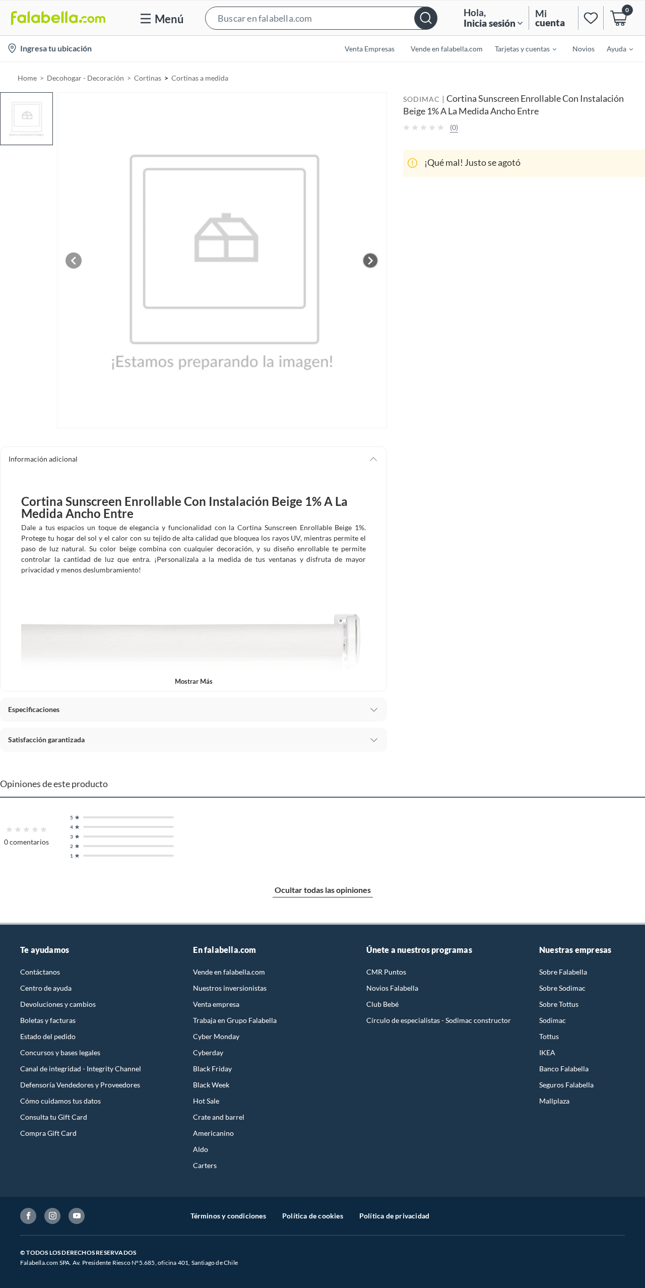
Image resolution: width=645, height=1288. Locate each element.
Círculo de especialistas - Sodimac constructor (438, 1020)
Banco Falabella (564, 1068)
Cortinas (147, 78)
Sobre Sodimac (562, 988)
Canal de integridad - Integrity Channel (80, 1068)
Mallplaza (554, 1101)
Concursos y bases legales (60, 1052)
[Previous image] (74, 260)
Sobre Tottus (558, 1004)
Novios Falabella (392, 988)
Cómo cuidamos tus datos (60, 1101)
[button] (321, 18)
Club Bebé (382, 1004)
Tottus (549, 1036)
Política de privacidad (394, 1215)
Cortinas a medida (199, 78)
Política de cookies (312, 1215)
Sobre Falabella (563, 972)
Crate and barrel (218, 1117)
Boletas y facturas (48, 1020)
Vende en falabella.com (229, 972)
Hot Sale (206, 1101)
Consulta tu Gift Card (53, 1117)
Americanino (213, 1133)
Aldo (200, 1149)
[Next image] (370, 260)
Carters (205, 1165)
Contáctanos (40, 972)
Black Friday (212, 1068)
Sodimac (552, 1020)
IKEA (547, 1052)
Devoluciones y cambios (58, 1004)
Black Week (211, 1084)
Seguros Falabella (566, 1084)
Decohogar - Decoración (85, 78)
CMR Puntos (386, 972)
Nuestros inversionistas (230, 988)
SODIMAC (421, 99)
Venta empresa (216, 1004)
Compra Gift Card (48, 1133)
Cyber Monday (216, 1036)
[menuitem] (519, 48)
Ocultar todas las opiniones (323, 889)
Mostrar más (194, 681)
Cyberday (208, 1052)
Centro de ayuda (46, 988)
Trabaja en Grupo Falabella (235, 1020)
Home (27, 78)
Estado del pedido (48, 1036)
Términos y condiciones (228, 1215)
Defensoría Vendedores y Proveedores (80, 1084)
